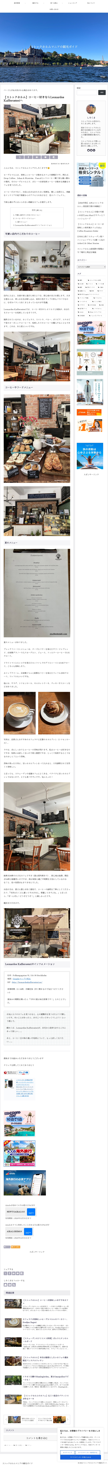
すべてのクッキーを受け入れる (80, 1457)
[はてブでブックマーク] (37, 157)
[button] (54, 157)
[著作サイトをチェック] (5, 1285)
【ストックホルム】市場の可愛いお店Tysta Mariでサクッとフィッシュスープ (91, 215)
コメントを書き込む (37, 1438)
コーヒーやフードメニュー (25, 218)
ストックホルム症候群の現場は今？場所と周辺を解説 (90, 250)
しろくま (91, 118)
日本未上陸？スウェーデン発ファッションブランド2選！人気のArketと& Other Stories (91, 240)
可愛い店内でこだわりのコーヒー (27, 215)
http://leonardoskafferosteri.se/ (27, 982)
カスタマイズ (67, 1452)
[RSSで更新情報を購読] (14, 1285)
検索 (79, 88)
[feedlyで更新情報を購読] (9, 1285)
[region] (80, 1444)
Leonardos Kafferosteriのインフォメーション (33, 225)
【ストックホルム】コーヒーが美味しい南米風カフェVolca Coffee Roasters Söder (90, 227)
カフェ (8, 1246)
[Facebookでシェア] (28, 157)
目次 (34, 210)
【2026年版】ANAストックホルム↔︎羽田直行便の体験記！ (90, 204)
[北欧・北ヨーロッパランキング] (10, 1072)
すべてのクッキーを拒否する (87, 1452)
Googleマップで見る (22, 979)
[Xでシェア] (20, 157)
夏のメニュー (22, 222)
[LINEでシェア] (45, 157)
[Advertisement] (37, 1259)
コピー (31, 1213)
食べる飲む (16, 1246)
